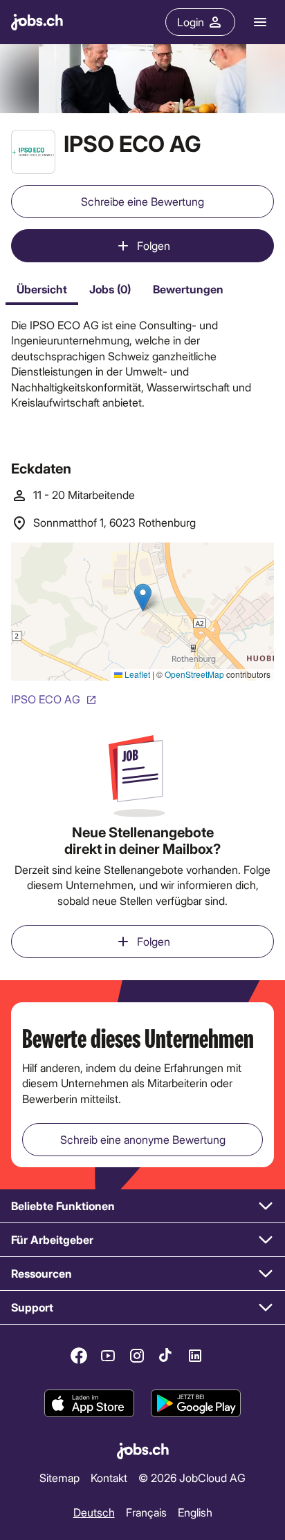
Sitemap (59, 1477)
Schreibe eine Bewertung (142, 201)
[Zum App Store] (89, 1403)
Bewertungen (188, 288)
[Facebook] (79, 1356)
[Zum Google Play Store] (196, 1403)
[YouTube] (108, 1356)
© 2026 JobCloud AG (192, 1477)
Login (190, 21)
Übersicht (42, 288)
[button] (142, 1206)
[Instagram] (137, 1356)
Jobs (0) (110, 288)
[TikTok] (166, 1356)
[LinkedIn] (195, 1356)
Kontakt (109, 1477)
